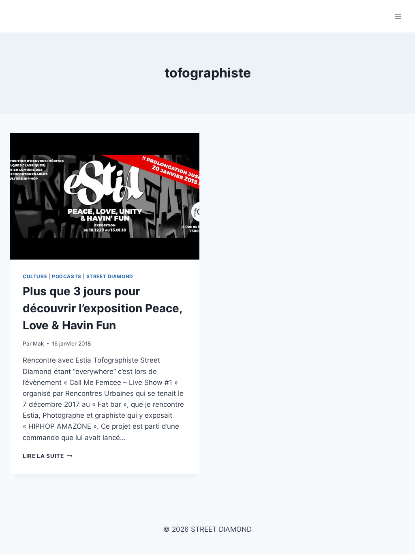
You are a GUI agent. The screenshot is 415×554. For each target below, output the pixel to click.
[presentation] (104, 196)
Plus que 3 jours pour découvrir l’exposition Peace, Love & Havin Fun (102, 308)
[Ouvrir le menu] (397, 16)
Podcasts (66, 276)
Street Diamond (109, 276)
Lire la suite (47, 456)
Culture (35, 276)
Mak (38, 343)
